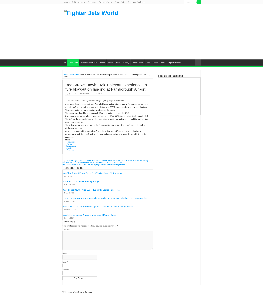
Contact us (92, 2)
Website (65, 270)
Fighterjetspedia (174, 63)
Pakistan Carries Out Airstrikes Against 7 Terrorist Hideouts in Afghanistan (98, 206)
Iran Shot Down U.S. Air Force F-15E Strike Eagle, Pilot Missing (92, 173)
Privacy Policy (120, 2)
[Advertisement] (149, 37)
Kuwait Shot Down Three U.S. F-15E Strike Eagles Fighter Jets (91, 190)
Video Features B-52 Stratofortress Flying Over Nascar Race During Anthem (93, 165)
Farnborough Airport (75, 160)
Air (65, 63)
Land (148, 63)
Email (65, 262)
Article (110, 63)
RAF (85, 160)
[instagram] (182, 2)
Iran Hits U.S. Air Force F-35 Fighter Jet (81, 181)
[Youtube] (180, 2)
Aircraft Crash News (89, 63)
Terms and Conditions (136, 2)
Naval (118, 63)
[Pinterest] (177, 2)
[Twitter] (174, 2)
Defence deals (137, 63)
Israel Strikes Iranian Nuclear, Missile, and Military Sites (89, 215)
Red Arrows (96, 160)
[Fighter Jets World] (91, 12)
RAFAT (89, 160)
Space (155, 63)
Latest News (73, 63)
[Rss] (169, 2)
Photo (163, 63)
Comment (67, 229)
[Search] (199, 2)
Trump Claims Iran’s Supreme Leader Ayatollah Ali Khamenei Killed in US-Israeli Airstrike (105, 198)
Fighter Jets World (105, 2)
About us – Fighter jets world (74, 2)
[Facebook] (172, 2)
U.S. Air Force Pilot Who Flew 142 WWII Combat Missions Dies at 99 (92, 163)
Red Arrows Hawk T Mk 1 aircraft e (115, 160)
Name (65, 254)
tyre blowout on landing (138, 160)
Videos (102, 63)
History (126, 63)
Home (66, 75)
